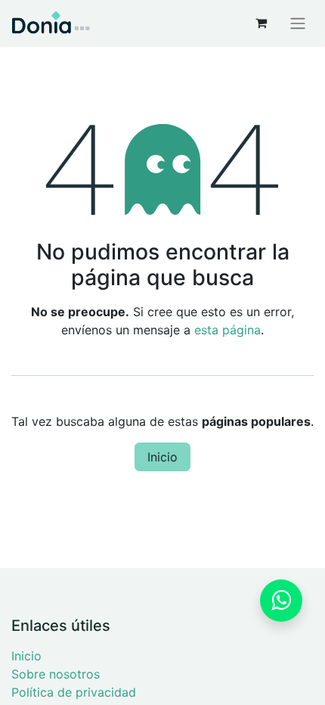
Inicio (162, 456)
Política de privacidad (73, 692)
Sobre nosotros (55, 674)
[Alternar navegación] (298, 22)
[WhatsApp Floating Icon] (281, 601)
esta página (227, 329)
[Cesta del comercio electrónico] (261, 23)
